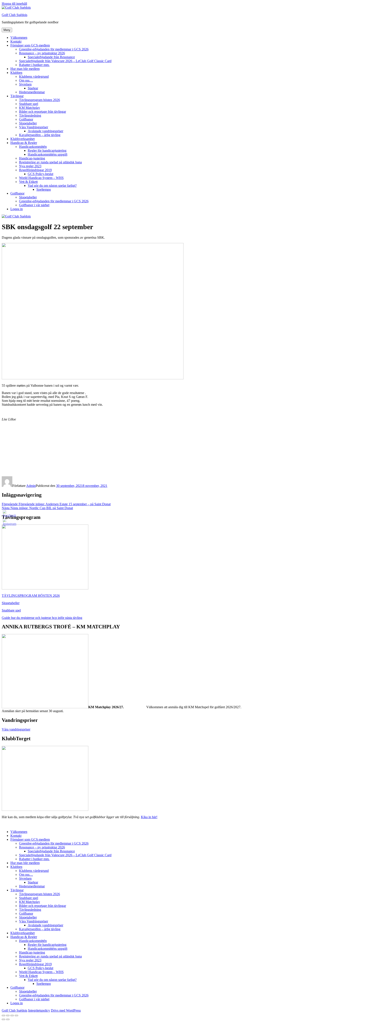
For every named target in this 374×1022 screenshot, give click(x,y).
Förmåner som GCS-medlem (30, 45)
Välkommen (18, 37)
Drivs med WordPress (66, 1010)
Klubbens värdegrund (34, 76)
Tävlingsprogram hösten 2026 (39, 100)
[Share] (8, 1015)
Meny (6, 30)
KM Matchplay (29, 107)
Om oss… (26, 80)
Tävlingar (17, 96)
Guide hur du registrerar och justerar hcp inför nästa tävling (42, 618)
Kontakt (15, 41)
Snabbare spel (28, 104)
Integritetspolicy (39, 1010)
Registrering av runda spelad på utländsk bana (50, 162)
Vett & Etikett (28, 181)
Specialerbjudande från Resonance (51, 57)
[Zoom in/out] (16, 1015)
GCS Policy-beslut (40, 174)
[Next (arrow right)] (8, 1019)
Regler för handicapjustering (47, 150)
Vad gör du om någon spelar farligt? (52, 185)
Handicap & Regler (23, 143)
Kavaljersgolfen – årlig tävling (39, 135)
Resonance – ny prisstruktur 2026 (42, 53)
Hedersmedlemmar (32, 92)
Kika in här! (149, 817)
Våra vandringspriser (16, 729)
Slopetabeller (28, 123)
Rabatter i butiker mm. (34, 65)
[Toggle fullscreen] (12, 1015)
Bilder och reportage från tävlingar (42, 111)
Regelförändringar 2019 (35, 170)
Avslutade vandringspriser (45, 131)
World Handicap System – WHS (41, 178)
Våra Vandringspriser (33, 127)
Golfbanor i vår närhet (34, 205)
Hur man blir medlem (25, 69)
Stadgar (33, 88)
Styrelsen (25, 84)
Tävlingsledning (30, 115)
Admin (31, 486)
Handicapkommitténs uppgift (47, 154)
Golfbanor (26, 119)
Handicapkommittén (33, 146)
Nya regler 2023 (30, 166)
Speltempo (43, 189)
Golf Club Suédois (14, 15)
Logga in (16, 209)
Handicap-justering (32, 158)
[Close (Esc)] (3, 1015)
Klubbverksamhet (22, 139)
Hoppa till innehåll (14, 3)
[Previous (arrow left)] (3, 1019)
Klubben (16, 72)
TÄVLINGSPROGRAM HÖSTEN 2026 (31, 595)
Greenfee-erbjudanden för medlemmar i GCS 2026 (54, 49)
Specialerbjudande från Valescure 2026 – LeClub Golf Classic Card (65, 61)
